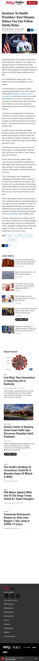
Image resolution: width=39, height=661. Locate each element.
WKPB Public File (9, 608)
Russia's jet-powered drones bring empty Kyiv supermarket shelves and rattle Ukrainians (25, 262)
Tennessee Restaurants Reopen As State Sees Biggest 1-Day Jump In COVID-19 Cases (17, 519)
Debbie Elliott (7, 481)
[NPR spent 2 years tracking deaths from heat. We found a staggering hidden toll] (8, 287)
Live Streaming (8, 628)
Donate (33, 3)
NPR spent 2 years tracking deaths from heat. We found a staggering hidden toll (25, 286)
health (30, 235)
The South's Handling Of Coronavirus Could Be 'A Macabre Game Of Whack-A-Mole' (18, 471)
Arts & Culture (7, 424)
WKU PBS (6, 632)
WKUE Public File (8, 616)
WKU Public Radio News (10, 388)
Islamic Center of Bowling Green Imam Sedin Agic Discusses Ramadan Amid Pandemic (18, 431)
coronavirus (11, 240)
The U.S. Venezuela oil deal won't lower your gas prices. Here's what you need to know (26, 311)
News (5, 374)
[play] (3, 659)
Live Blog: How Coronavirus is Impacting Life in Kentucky (19, 381)
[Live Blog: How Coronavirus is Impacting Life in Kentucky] (18, 363)
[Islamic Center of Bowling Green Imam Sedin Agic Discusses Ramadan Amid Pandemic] (18, 412)
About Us (6, 620)
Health (10, 235)
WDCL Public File (8, 612)
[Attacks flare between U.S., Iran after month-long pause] (8, 275)
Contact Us (7, 624)
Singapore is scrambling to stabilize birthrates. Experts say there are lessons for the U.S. (25, 329)
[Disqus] (19, 558)
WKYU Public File (8, 604)
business (20, 235)
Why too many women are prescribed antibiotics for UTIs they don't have (25, 298)
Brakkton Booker (8, 528)
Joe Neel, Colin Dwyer (9, 503)
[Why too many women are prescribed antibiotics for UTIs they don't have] (8, 299)
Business (6, 511)
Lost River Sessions (9, 636)
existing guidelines (12, 214)
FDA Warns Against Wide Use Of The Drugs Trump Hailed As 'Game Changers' (19, 495)
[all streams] (36, 658)
